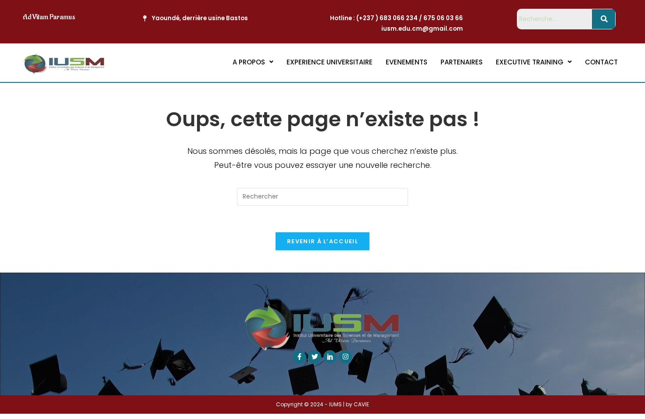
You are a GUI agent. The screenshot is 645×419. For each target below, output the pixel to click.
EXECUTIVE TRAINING (529, 62)
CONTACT (601, 62)
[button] (253, 62)
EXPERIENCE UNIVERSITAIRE (330, 62)
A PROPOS (249, 62)
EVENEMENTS (406, 62)
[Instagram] (345, 356)
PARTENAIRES (462, 62)
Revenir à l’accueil (322, 241)
